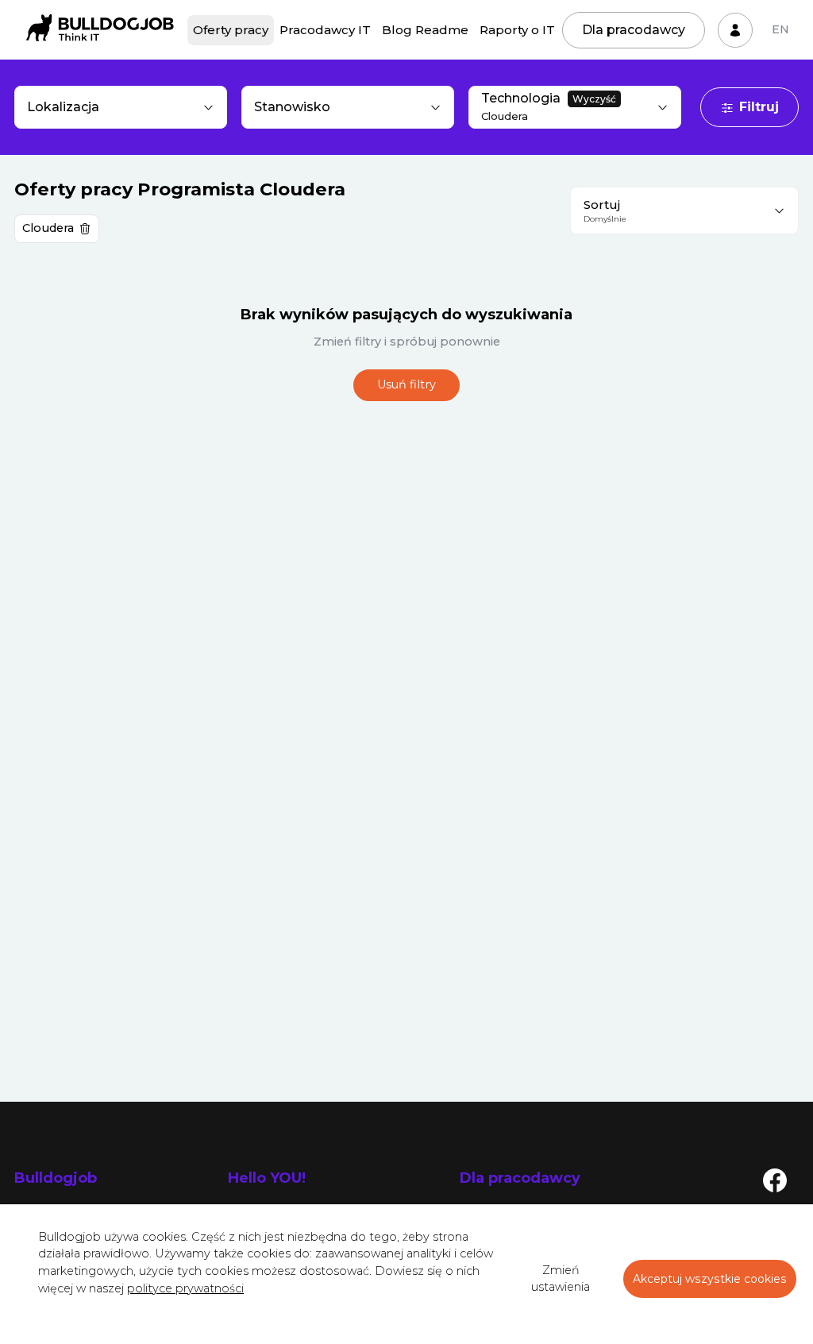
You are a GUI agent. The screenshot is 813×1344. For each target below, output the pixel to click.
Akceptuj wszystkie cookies (710, 1279)
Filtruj (759, 106)
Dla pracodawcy (633, 29)
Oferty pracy (230, 29)
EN (780, 29)
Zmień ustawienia (560, 1279)
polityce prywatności (185, 1288)
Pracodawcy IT (325, 29)
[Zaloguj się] (735, 30)
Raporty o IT (517, 29)
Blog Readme (425, 29)
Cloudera (48, 228)
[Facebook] (775, 1180)
